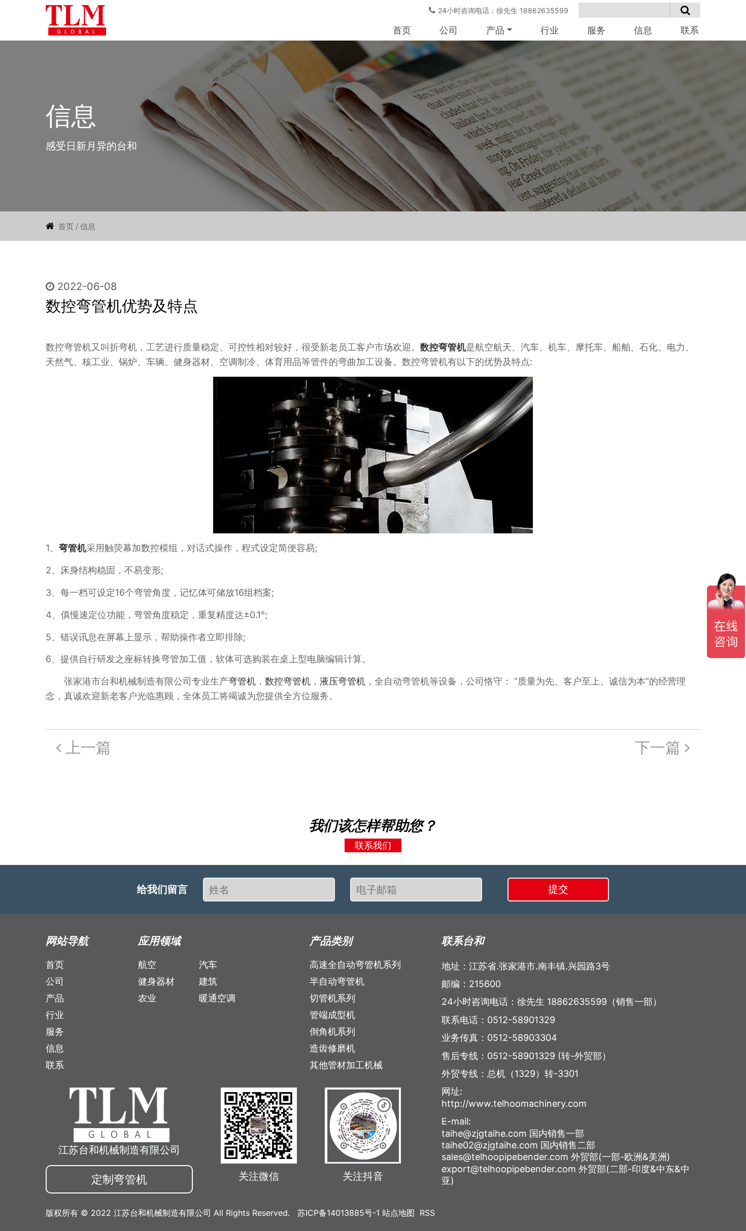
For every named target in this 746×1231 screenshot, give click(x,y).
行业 (549, 30)
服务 (596, 30)
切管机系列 (332, 998)
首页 (402, 30)
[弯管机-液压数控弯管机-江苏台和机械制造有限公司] (76, 20)
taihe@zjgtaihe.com (484, 1133)
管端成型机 (332, 1014)
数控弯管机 (443, 347)
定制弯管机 (119, 1179)
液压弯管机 (342, 681)
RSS (427, 1213)
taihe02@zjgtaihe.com (490, 1145)
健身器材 (156, 981)
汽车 (208, 964)
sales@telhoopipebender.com (505, 1156)
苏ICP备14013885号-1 (338, 1213)
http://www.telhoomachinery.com (514, 1103)
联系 (690, 30)
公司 (448, 30)
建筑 (208, 981)
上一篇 (86, 747)
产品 (495, 30)
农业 (147, 998)
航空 (147, 964)
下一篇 (660, 747)
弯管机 (72, 547)
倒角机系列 (332, 1031)
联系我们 (373, 845)
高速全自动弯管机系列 (355, 964)
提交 (558, 889)
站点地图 (398, 1213)
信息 (643, 30)
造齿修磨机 (332, 1048)
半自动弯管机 (337, 981)
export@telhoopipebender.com (509, 1169)
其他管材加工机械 (346, 1065)
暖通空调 (217, 998)
